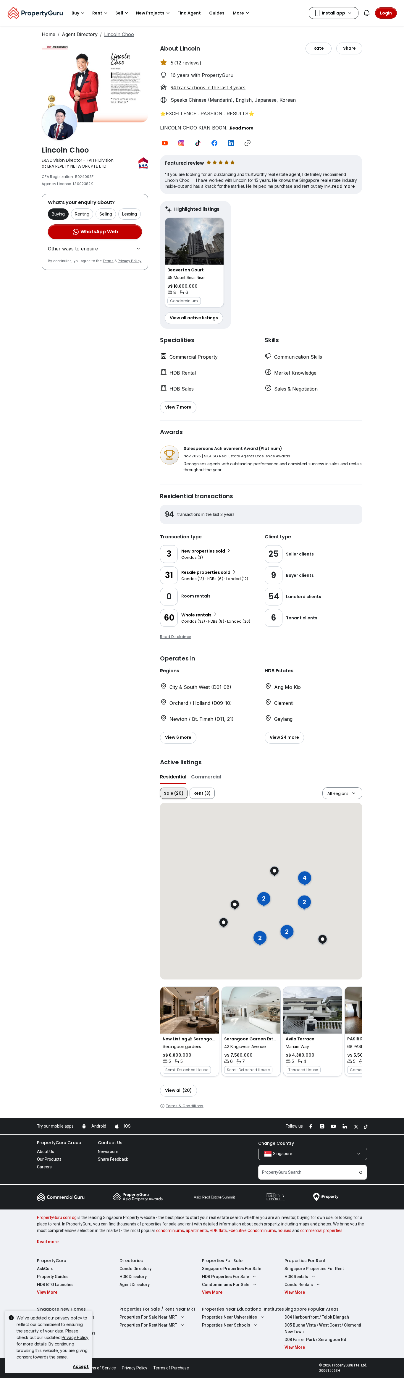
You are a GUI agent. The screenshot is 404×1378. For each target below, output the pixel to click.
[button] (241, 128)
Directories (131, 1261)
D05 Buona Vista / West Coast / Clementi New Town (323, 1328)
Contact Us (110, 1143)
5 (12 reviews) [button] (186, 62)
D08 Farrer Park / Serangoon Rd (315, 1339)
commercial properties (321, 1230)
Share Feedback (113, 1159)
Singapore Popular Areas (312, 1309)
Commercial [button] (206, 776)
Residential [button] (173, 776)
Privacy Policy (129, 261)
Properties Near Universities (229, 1317)
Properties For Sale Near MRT (148, 1317)
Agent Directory (80, 34)
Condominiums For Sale (225, 1284)
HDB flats (218, 1230)
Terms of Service (100, 1368)
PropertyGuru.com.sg (57, 1217)
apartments (197, 1230)
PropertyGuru (51, 1261)
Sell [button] (119, 13)
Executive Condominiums (252, 1230)
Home (48, 34)
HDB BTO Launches (55, 1284)
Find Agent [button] (189, 13)
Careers (44, 1167)
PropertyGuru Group (59, 1143)
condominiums (170, 1230)
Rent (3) (202, 793)
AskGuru (45, 1268)
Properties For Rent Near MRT (148, 1325)
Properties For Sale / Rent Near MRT (157, 1309)
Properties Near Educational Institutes (243, 1309)
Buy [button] (75, 13)
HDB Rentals (296, 1276)
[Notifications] (367, 13)
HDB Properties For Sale (225, 1276)
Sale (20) (174, 793)
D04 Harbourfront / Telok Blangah (317, 1317)
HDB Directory (133, 1276)
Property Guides (53, 1276)
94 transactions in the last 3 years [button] (208, 87)
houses (284, 1230)
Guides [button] (216, 13)
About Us (45, 1151)
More (238, 13)
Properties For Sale (222, 1261)
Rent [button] (97, 13)
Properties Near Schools (226, 1325)
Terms (108, 261)
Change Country (276, 1143)
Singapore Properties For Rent (314, 1268)
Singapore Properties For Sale (231, 1268)
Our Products (49, 1159)
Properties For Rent (305, 1261)
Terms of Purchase (171, 1368)
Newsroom (108, 1151)
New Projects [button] (150, 13)
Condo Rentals (299, 1284)
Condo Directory (135, 1268)
